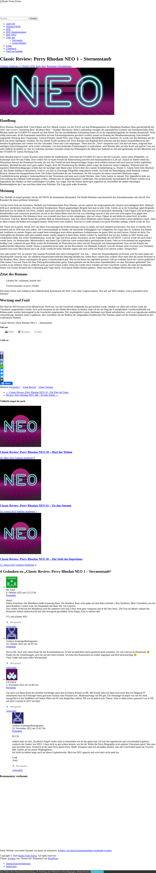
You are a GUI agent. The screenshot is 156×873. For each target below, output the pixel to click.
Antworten (11, 626)
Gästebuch (11, 48)
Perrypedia (17, 40)
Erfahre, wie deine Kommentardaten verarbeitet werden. (85, 850)
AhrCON (10, 24)
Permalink (11, 595)
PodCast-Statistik (14, 51)
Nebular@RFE (13, 26)
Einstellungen (97, 871)
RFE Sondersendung (16, 32)
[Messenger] (78, 373)
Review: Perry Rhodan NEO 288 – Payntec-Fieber (32, 395)
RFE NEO (11, 35)
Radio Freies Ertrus (12, 7)
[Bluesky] (78, 370)
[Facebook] (78, 360)
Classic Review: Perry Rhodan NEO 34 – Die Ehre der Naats (37, 392)
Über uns (10, 37)
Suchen (33, 18)
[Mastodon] (78, 353)
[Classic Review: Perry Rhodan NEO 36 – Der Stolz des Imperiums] (20, 553)
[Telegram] (78, 376)
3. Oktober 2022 (27, 66)
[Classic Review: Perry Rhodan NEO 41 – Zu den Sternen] (20, 499)
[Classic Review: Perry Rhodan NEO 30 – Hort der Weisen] (20, 446)
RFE (8, 29)
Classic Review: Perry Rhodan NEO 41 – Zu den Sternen (35, 505)
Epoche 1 (15, 387)
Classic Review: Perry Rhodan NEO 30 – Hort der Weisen (36, 452)
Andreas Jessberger (9, 66)
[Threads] (78, 356)
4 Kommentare (64, 66)
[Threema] (78, 380)
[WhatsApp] (78, 366)
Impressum (11, 866)
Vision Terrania (45, 387)
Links (9, 45)
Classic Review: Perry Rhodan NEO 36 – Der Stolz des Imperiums (41, 559)
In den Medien (19, 43)
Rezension (52, 66)
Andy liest (40, 66)
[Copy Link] (78, 363)
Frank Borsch (29, 387)
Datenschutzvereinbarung (18, 863)
